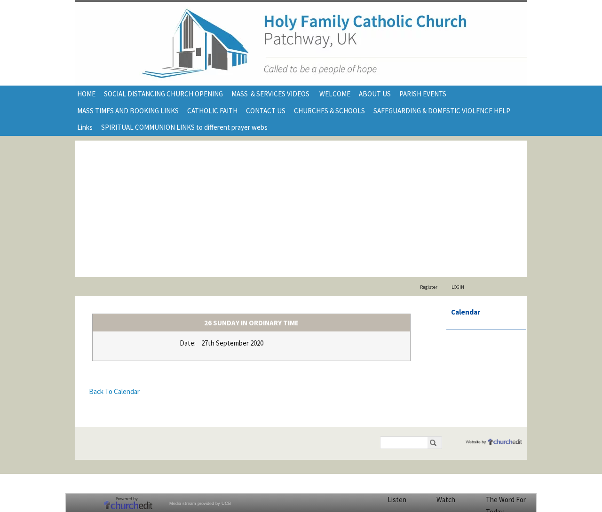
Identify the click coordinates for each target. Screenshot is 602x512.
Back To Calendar (114, 391)
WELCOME (334, 93)
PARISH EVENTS (422, 93)
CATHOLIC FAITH (212, 110)
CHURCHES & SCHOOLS (329, 110)
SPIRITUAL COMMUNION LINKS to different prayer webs (184, 127)
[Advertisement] (301, 206)
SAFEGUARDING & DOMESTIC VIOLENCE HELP (441, 110)
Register (428, 287)
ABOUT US (375, 93)
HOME (86, 93)
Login (458, 287)
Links (85, 127)
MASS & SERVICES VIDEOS (271, 93)
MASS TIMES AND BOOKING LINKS (128, 110)
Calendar (465, 311)
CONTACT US (265, 110)
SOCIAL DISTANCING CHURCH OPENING (163, 93)
